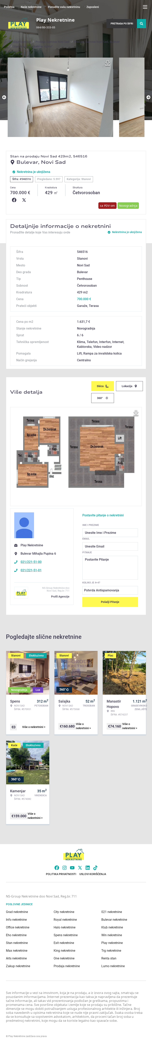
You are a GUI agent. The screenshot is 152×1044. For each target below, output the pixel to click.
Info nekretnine (16, 920)
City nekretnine (64, 912)
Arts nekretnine (16, 958)
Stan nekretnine (17, 943)
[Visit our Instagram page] (64, 867)
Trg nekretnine (111, 950)
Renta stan (108, 958)
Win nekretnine (111, 935)
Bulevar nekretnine (114, 920)
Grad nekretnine (17, 912)
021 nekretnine (111, 912)
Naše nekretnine (31, 7)
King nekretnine (64, 950)
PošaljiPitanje (110, 601)
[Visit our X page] (80, 867)
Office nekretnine (17, 927)
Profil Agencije (60, 596)
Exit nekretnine (64, 943)
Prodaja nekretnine (67, 966)
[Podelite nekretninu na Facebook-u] (15, 200)
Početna (9, 7)
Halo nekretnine (64, 927)
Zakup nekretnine (18, 966)
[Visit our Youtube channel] (72, 867)
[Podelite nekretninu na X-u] (25, 200)
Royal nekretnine (65, 920)
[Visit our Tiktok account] (95, 867)
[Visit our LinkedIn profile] (87, 867)
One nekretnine (64, 958)
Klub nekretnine (112, 927)
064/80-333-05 (45, 27)
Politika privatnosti (61, 874)
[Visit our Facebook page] (56, 867)
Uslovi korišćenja (92, 874)
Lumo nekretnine (113, 966)
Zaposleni (92, 7)
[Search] (141, 23)
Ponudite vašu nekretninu (64, 7)
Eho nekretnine (16, 935)
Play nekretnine (112, 943)
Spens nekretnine (66, 935)
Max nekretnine (16, 950)
